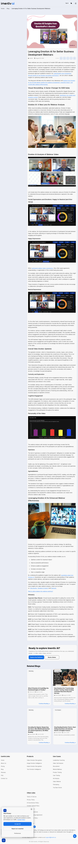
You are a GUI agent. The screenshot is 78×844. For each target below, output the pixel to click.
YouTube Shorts (57, 787)
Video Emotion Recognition (34, 760)
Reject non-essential (17, 828)
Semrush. (53, 588)
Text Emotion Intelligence (34, 769)
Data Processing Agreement (34, 815)
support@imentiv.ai (51, 837)
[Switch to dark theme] (71, 3)
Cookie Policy (31, 809)
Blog (8, 8)
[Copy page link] (74, 58)
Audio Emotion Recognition (34, 766)
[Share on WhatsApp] (71, 58)
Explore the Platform (36, 657)
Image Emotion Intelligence (34, 763)
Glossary (3, 772)
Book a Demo (52, 657)
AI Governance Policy (33, 803)
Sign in (67, 3)
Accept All (18, 824)
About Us (3, 763)
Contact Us (4, 778)
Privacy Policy (31, 799)
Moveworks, (33, 588)
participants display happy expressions (42, 268)
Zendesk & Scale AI (43, 588)
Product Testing (57, 772)
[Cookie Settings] (4, 840)
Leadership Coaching (59, 760)
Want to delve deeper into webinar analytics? (40, 591)
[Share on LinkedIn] (61, 58)
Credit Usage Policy (32, 818)
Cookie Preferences (32, 812)
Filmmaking (56, 784)
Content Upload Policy (33, 806)
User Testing (56, 775)
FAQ (2, 775)
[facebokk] (34, 827)
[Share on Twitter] (64, 58)
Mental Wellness (57, 769)
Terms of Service (31, 796)
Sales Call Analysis (58, 763)
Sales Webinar (57, 781)
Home (2, 8)
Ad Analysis (56, 778)
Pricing (3, 766)
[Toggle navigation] (75, 3)
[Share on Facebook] (67, 58)
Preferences (17, 833)
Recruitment (56, 766)
